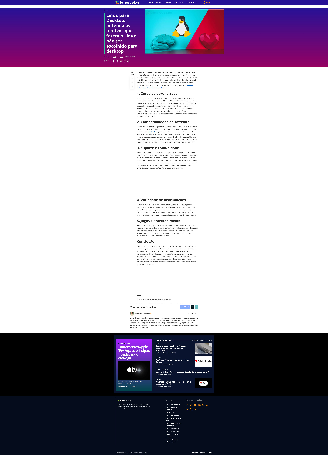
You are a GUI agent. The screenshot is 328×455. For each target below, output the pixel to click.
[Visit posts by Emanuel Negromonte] (132, 314)
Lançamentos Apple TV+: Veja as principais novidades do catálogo (134, 352)
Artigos (159, 357)
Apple (121, 343)
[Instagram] (195, 313)
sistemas (154, 299)
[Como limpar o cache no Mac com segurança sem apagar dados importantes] (203, 348)
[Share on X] (117, 61)
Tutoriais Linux (111, 10)
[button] (204, 3)
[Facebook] (192, 313)
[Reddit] (207, 405)
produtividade (152, 132)
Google (159, 369)
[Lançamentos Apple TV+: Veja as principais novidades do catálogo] (134, 370)
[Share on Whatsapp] (121, 61)
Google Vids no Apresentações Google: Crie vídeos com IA (182, 372)
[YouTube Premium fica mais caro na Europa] (203, 361)
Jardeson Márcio (124, 386)
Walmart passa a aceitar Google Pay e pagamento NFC (173, 382)
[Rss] (191, 409)
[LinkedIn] (197, 313)
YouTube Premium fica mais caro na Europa (172, 361)
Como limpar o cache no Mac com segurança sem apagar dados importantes (171, 348)
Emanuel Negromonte (117, 57)
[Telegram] (187, 409)
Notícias (127, 343)
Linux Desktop (147, 299)
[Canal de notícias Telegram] (195, 409)
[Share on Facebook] (113, 61)
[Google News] (199, 405)
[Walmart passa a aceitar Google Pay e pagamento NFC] (203, 383)
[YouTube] (195, 405)
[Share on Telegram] (124, 61)
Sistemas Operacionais (164, 299)
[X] (190, 405)
